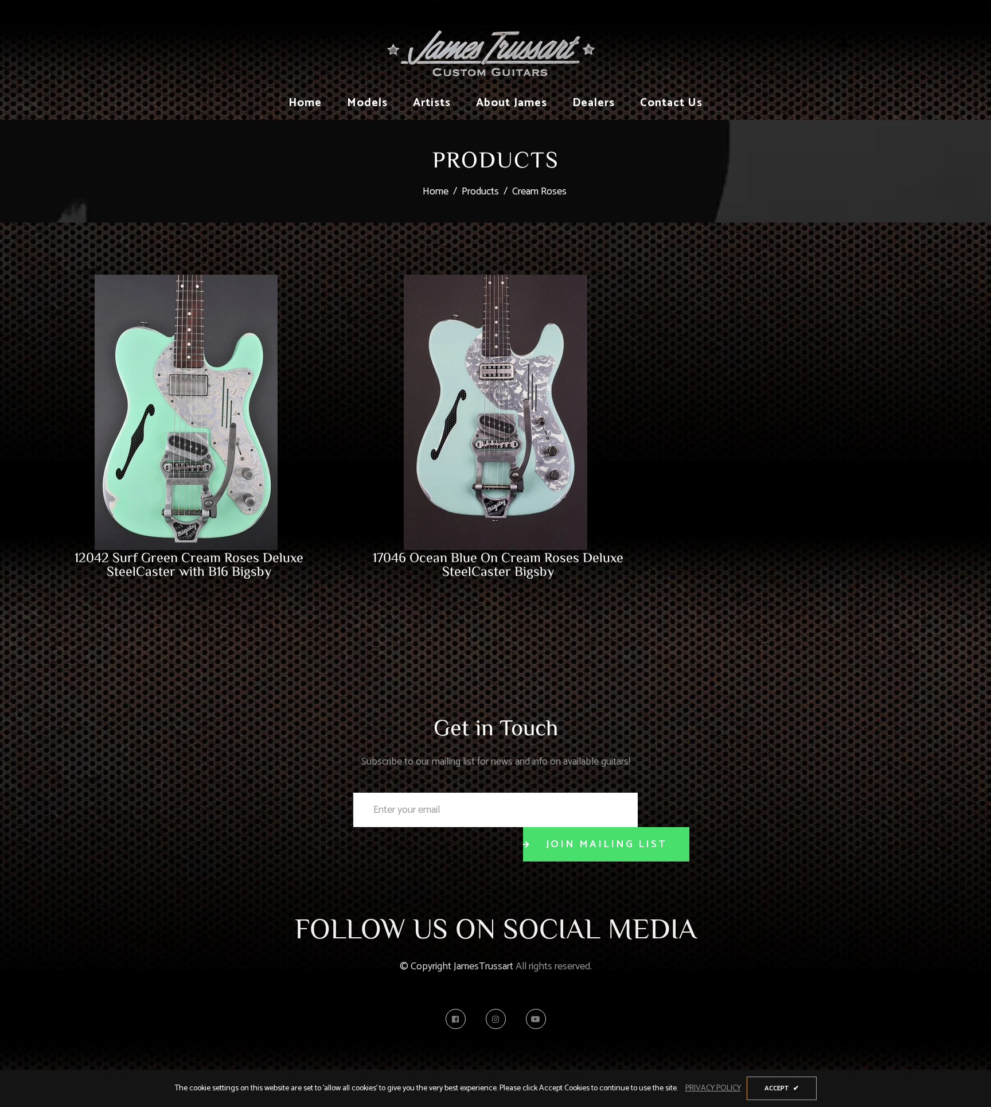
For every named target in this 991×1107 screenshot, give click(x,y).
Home (305, 102)
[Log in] (843, 43)
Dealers (593, 102)
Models (367, 102)
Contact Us (671, 102)
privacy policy (713, 1088)
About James (511, 102)
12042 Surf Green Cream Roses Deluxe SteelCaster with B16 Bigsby (189, 564)
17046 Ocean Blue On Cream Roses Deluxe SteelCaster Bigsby (498, 564)
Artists (432, 102)
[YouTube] (536, 1019)
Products (480, 191)
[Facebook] (458, 1019)
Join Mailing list (606, 844)
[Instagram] (499, 1019)
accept (781, 1088)
